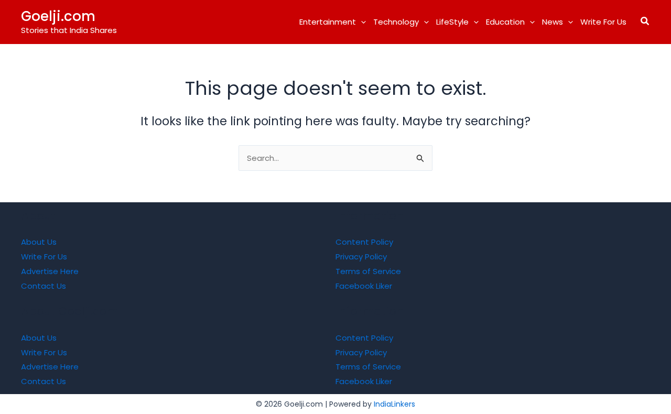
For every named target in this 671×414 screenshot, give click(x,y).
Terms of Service (368, 271)
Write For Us (603, 21)
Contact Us (43, 285)
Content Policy (364, 241)
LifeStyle (452, 21)
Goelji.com (58, 16)
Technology (396, 21)
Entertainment (327, 21)
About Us (39, 241)
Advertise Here (50, 271)
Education (505, 21)
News (552, 21)
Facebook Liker (364, 285)
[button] (361, 22)
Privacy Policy (361, 256)
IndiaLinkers (394, 404)
